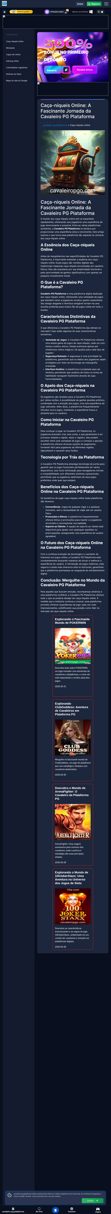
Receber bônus (85, 69)
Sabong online (12, 61)
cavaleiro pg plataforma (55, 125)
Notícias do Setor (13, 74)
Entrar (80, 4)
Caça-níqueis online (14, 41)
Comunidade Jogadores (16, 67)
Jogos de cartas (13, 54)
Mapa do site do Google (16, 80)
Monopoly (10, 48)
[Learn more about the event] (55, 21)
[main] (55, 1210)
